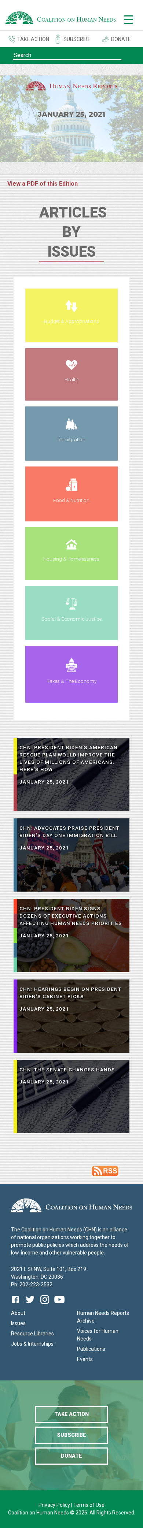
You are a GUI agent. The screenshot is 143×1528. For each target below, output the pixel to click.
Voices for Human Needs (97, 1335)
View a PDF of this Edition (42, 183)
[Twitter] (30, 1304)
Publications (91, 1349)
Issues (18, 1323)
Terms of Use (88, 1505)
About (18, 1313)
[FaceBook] (17, 1304)
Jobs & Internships (32, 1344)
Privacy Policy (54, 1505)
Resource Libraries (32, 1333)
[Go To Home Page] (60, 19)
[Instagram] (44, 1304)
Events (85, 1359)
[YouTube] (59, 1304)
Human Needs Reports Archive (103, 1317)
